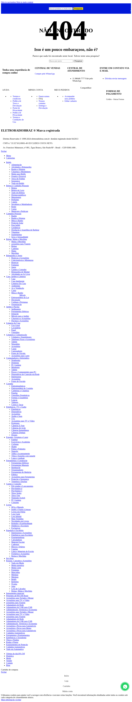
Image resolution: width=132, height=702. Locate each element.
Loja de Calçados (18, 589)
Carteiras (15, 248)
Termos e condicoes (17, 97)
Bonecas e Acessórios (20, 258)
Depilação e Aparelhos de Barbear (25, 230)
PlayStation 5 (16, 491)
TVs (13, 419)
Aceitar (18, 700)
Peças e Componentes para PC (23, 372)
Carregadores (16, 351)
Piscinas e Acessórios (20, 321)
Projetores (15, 423)
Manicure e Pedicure (19, 211)
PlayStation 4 (16, 488)
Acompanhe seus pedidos (70, 97)
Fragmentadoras (17, 537)
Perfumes (15, 200)
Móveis (22, 295)
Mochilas (15, 253)
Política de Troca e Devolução (17, 103)
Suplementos (16, 234)
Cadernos (15, 544)
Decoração (15, 300)
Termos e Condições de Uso (18, 119)
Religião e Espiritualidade (21, 523)
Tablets (14, 342)
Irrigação (15, 314)
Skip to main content (24, 2)
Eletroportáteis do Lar (20, 297)
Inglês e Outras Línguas (21, 509)
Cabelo (14, 202)
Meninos (14, 577)
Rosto (13, 207)
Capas (13, 349)
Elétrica (14, 474)
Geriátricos (15, 227)
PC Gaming (16, 365)
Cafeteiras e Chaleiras (20, 391)
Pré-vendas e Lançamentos (22, 486)
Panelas (14, 393)
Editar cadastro (71, 101)
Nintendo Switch (18, 498)
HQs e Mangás (17, 507)
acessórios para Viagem (20, 244)
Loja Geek (15, 514)
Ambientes (15, 286)
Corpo (13, 209)
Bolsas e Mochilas (18, 556)
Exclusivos (15, 528)
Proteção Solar (17, 223)
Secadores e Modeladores (21, 204)
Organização (16, 304)
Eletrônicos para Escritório (22, 535)
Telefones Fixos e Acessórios (23, 339)
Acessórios (15, 346)
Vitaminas (15, 232)
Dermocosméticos (18, 195)
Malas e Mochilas (18, 241)
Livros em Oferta (18, 512)
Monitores (15, 367)
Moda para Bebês (18, 174)
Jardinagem (16, 309)
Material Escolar (18, 542)
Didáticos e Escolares (20, 526)
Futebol (14, 439)
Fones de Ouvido (18, 353)
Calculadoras (16, 540)
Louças (14, 400)
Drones (14, 435)
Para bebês (15, 225)
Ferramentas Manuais (20, 465)
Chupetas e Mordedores (21, 172)
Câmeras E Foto (17, 426)
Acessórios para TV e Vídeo (23, 421)
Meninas (14, 575)
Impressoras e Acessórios (21, 533)
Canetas (14, 549)
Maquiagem (16, 197)
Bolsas (14, 246)
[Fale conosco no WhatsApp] (125, 686)
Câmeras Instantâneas (20, 430)
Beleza (14, 188)
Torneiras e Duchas (19, 481)
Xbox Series (16, 493)
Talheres (14, 402)
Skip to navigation (8, 2)
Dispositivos (16, 412)
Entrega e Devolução (43, 107)
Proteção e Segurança (20, 479)
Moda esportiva (17, 565)
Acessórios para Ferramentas (23, 477)
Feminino (15, 570)
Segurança (15, 181)
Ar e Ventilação (17, 288)
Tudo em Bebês (17, 183)
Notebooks (15, 360)
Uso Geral (15, 325)
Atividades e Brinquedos (21, 167)
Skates (14, 446)
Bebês (13, 579)
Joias (13, 586)
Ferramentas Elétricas (20, 311)
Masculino (15, 572)
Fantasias (15, 265)
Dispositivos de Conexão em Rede (25, 374)
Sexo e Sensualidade (19, 237)
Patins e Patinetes (18, 449)
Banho (14, 216)
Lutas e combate (18, 458)
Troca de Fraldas (18, 179)
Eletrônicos (15, 409)
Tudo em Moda (17, 563)
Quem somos (44, 96)
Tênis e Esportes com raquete (23, 456)
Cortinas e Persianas (19, 302)
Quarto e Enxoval (18, 176)
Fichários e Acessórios (20, 554)
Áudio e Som (16, 416)
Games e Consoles (18, 269)
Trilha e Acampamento (20, 453)
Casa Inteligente (17, 281)
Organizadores (17, 470)
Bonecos (14, 262)
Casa (13, 279)
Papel (13, 330)
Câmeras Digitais (18, 433)
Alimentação (16, 165)
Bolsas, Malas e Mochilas (21, 591)
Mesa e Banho (17, 221)
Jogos (13, 267)
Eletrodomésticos (18, 386)
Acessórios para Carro (20, 356)
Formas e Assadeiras (19, 398)
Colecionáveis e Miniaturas (22, 260)
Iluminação (15, 467)
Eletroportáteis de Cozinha (22, 388)
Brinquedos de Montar (20, 272)
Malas (13, 251)
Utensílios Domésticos (20, 395)
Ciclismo (15, 444)
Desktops (15, 363)
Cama (13, 290)
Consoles (15, 502)
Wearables (15, 344)
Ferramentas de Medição (21, 472)
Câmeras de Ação (18, 428)
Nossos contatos (42, 102)
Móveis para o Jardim (20, 316)
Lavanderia (15, 328)
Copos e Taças (17, 405)
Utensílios (15, 332)
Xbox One (15, 495)
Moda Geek (16, 568)
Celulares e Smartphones (21, 337)
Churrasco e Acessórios (20, 318)
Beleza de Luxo (17, 190)
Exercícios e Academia (20, 442)
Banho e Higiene (18, 169)
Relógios (15, 582)
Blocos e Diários (18, 547)
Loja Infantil (16, 516)
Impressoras (16, 377)
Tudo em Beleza (18, 193)
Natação (14, 451)
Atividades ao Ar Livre (20, 274)
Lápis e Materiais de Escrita (22, 551)
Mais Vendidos (17, 519)
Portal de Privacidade (17, 109)
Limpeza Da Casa (18, 283)
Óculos (14, 584)
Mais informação (8, 700)
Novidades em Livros (20, 521)
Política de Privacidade (17, 114)
